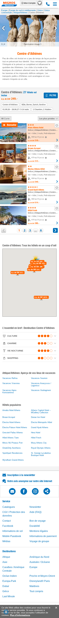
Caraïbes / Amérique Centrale (13, 569)
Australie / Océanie (39, 562)
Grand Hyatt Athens (39, 427)
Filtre (52, 95)
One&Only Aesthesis (11, 448)
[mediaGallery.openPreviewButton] (29, 31)
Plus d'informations (20, 615)
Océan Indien (9, 576)
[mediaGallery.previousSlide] (3, 28)
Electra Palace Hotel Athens (14, 427)
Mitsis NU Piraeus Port (12, 443)
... (35, 230)
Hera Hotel (35, 432)
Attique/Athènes (20, 12)
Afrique (6, 557)
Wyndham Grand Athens (13, 460)
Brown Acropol (8, 417)
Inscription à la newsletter (21, 475)
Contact (6, 521)
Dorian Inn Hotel (38, 417)
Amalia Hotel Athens (11, 410)
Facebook (7, 526)
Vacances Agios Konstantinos (9, 391)
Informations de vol (12, 531)
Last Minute (8, 596)
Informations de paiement (43, 536)
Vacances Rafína (9, 378)
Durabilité (34, 526)
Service (6, 501)
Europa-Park (9, 581)
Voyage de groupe (39, 541)
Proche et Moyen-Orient (42, 576)
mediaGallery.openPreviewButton (54, 37)
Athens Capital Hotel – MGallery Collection (41, 411)
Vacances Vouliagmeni (41, 390)
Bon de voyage (37, 521)
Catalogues (8, 507)
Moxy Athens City (39, 443)
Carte (7, 118)
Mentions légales (38, 531)
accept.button (56, 608)
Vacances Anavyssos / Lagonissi (41, 384)
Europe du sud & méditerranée (22, 10)
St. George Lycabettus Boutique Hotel (41, 454)
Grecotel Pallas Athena (12, 432)
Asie (4, 562)
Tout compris (36, 591)
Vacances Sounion (39, 378)
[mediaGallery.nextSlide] (55, 28)
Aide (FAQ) (35, 512)
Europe (4, 10)
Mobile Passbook (11, 536)
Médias (6, 541)
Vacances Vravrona (11, 383)
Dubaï (5, 586)
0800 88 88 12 (47, 4)
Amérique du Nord (39, 557)
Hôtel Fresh (36, 438)
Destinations (9, 551)
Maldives (34, 586)
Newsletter (35, 507)
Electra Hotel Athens (11, 422)
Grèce (40, 10)
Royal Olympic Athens (41, 448)
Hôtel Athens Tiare (10, 438)
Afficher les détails (57, 140)
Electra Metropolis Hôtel (41, 422)
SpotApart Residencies (12, 453)
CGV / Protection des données (13, 514)
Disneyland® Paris (39, 581)
